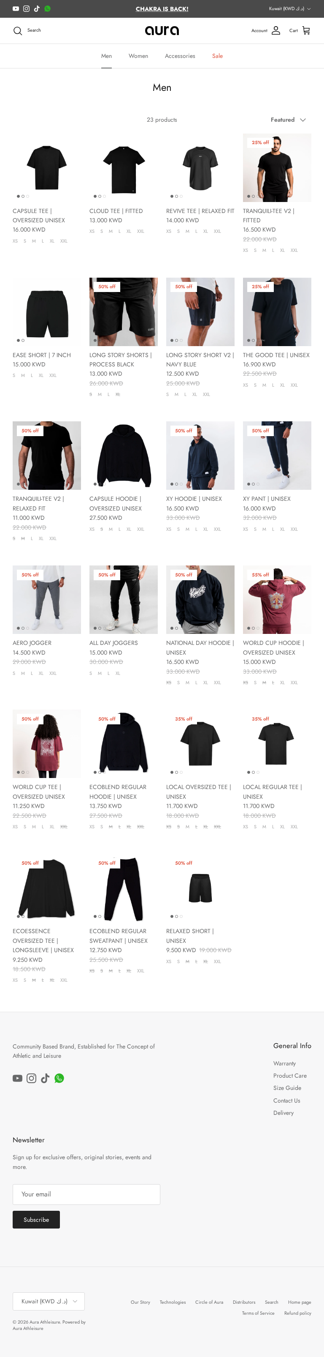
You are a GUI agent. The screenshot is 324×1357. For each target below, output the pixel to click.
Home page (299, 1302)
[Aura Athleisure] (162, 30)
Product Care (290, 1075)
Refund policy (297, 1313)
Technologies (173, 1302)
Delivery (283, 1113)
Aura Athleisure (45, 1322)
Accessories (180, 56)
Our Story (140, 1302)
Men (106, 56)
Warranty (284, 1063)
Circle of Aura (209, 1302)
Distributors (244, 1302)
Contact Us (286, 1100)
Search (271, 1302)
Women (138, 56)
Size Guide (287, 1088)
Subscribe (36, 1219)
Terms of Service (258, 1313)
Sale (217, 56)
